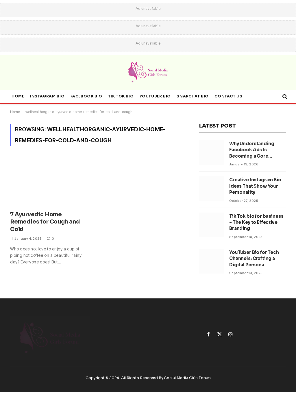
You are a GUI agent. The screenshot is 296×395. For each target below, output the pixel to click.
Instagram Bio (47, 96)
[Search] (284, 96)
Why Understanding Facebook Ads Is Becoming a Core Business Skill (251, 150)
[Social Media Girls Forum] (148, 72)
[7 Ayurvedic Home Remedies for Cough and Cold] (50, 182)
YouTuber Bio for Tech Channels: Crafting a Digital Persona (254, 258)
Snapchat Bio (192, 96)
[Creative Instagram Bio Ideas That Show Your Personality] (211, 188)
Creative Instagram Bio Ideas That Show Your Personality (255, 186)
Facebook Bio (86, 96)
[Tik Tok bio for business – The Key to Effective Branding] (211, 225)
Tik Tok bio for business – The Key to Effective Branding (256, 222)
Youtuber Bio (155, 96)
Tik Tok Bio (121, 96)
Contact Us (228, 96)
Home (18, 96)
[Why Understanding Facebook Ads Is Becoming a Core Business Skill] (211, 152)
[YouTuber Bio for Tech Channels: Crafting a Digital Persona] (211, 261)
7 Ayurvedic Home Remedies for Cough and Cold (45, 222)
